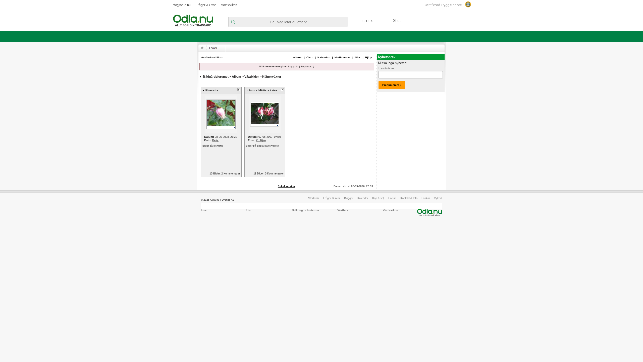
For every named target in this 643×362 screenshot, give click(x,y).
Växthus (342, 210)
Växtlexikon (229, 5)
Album (297, 57)
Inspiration (367, 21)
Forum (392, 198)
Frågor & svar (331, 198)
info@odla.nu (181, 5)
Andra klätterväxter (263, 90)
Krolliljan (261, 140)
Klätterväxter (271, 76)
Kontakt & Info (408, 198)
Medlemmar (342, 57)
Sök (357, 57)
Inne (204, 210)
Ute (248, 210)
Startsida (313, 198)
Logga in (293, 66)
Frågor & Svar (206, 5)
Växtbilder (251, 76)
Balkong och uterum (305, 210)
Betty (215, 140)
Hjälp (368, 57)
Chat (309, 57)
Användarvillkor (212, 57)
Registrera (306, 66)
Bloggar (348, 198)
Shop (397, 21)
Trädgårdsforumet (216, 76)
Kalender (323, 57)
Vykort (438, 198)
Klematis (211, 90)
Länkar (425, 198)
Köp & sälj (378, 198)
